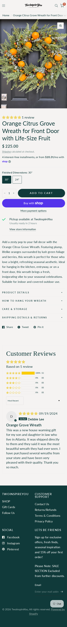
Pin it (41, 327)
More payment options (33, 210)
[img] (28, 413)
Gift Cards (8, 507)
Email (38, 584)
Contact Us (42, 504)
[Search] (56, 5)
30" (7, 179)
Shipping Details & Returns (24, 317)
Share (9, 327)
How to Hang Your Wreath (24, 300)
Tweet (25, 327)
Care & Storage (14, 309)
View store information (22, 229)
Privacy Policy (44, 521)
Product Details (15, 292)
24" (17, 179)
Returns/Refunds (45, 510)
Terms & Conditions (47, 515)
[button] (12, 117)
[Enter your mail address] (62, 591)
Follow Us (8, 513)
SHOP (6, 501)
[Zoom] (60, 25)
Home (5, 15)
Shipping (6, 151)
